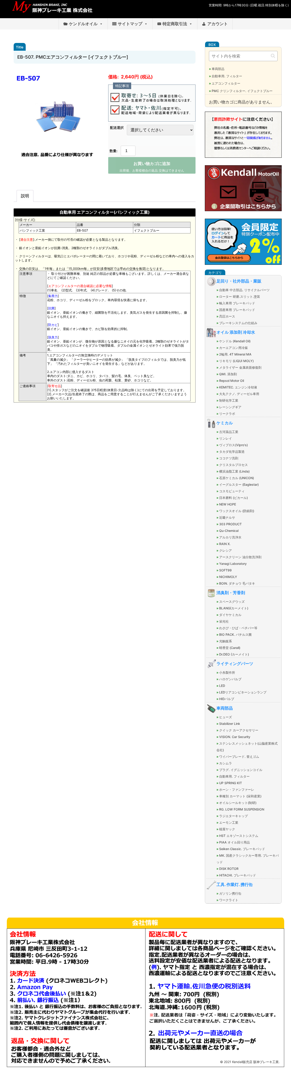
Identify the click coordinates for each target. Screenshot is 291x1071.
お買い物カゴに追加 (151, 163)
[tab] (25, 196)
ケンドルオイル (83, 23)
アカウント (217, 23)
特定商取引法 (175, 23)
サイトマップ (130, 23)
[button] (273, 55)
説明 (25, 195)
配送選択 (117, 127)
